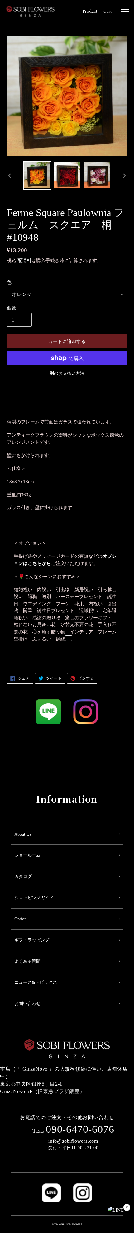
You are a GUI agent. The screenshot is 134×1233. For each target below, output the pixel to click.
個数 (11, 307)
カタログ (23, 876)
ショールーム (27, 855)
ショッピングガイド (34, 897)
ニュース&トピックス (35, 982)
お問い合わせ (27, 1003)
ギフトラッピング (31, 940)
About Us (22, 834)
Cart (107, 11)
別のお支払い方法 (67, 373)
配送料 (24, 260)
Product (90, 11)
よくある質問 (27, 961)
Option (20, 919)
